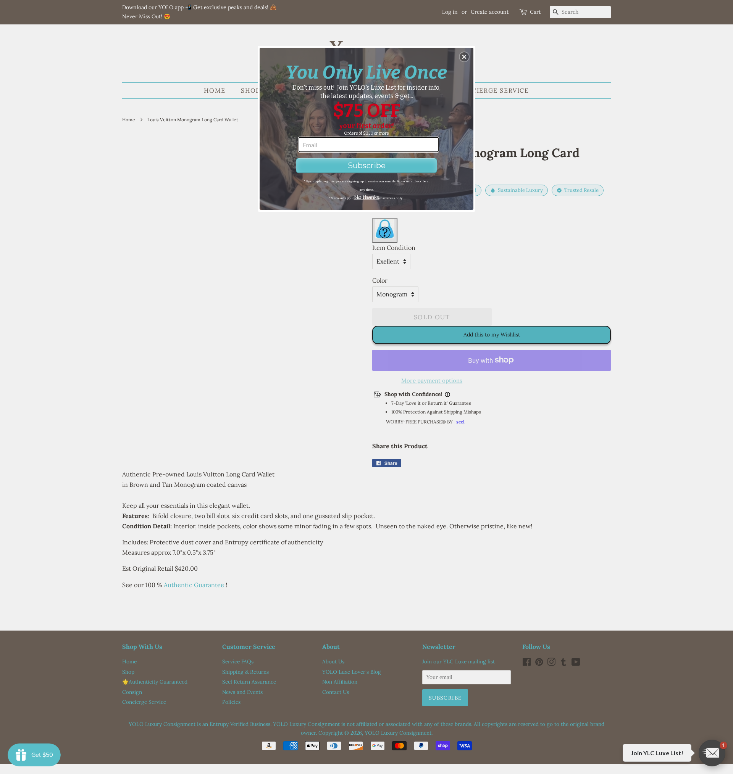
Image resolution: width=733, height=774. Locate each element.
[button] (464, 56)
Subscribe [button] (367, 165)
